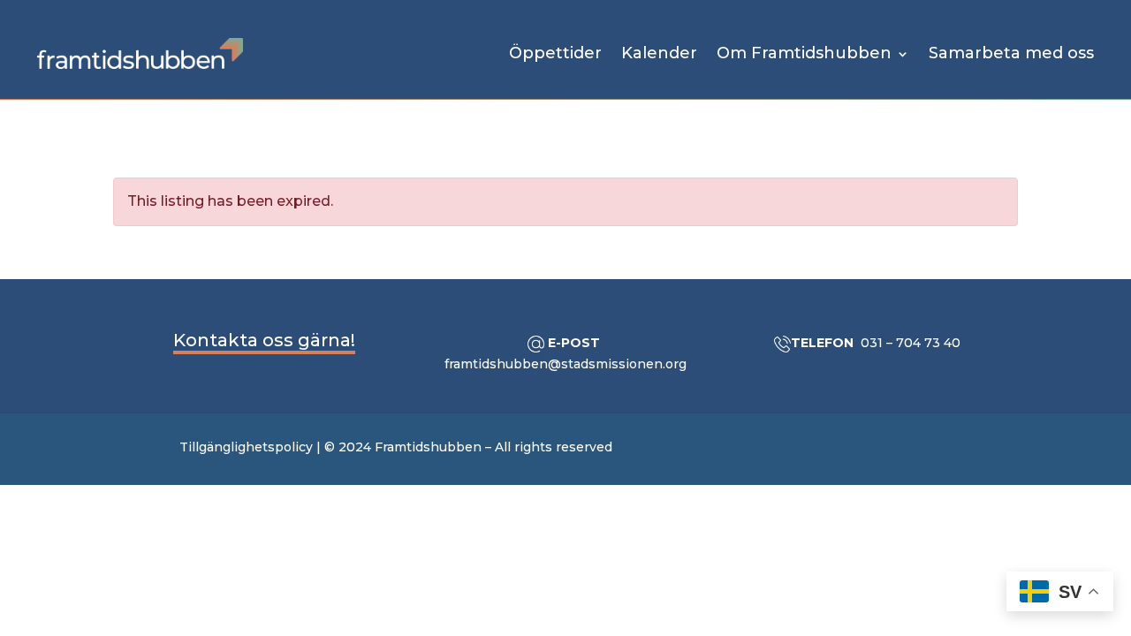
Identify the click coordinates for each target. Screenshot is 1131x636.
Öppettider (555, 53)
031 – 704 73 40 (910, 343)
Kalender (659, 53)
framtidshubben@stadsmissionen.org (565, 364)
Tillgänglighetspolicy (246, 447)
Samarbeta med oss (1011, 53)
